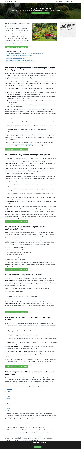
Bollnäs (8, 396)
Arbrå (8, 393)
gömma (18, 51)
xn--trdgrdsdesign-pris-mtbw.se (24, 144)
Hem (57, 1)
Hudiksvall (9, 389)
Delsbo (8, 405)
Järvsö (8, 408)
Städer (60, 1)
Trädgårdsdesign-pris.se (11, 1)
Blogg (72, 1)
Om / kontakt (66, 1)
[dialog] (40, 445)
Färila (8, 410)
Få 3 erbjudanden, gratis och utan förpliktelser (40, 13)
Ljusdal (8, 398)
